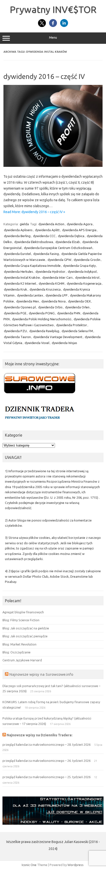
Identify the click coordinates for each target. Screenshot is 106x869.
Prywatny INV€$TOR (53, 9)
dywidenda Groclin (87, 259)
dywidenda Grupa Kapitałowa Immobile (32, 265)
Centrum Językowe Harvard (22, 660)
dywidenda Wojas (64, 343)
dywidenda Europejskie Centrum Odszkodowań (58, 247)
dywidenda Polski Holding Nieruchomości (41, 319)
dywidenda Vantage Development (57, 337)
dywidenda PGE (15, 313)
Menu (53, 37)
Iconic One (29, 865)
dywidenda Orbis (50, 307)
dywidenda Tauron (17, 337)
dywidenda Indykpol (82, 271)
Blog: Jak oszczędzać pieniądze (25, 636)
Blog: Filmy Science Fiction (20, 620)
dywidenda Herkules (18, 271)
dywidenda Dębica (71, 236)
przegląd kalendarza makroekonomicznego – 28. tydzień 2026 (46, 744)
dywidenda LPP (57, 295)
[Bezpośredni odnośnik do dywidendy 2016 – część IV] (53, 166)
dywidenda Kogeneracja (84, 283)
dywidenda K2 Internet (20, 283)
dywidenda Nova (53, 301)
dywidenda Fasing (46, 253)
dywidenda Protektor (71, 325)
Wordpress (76, 865)
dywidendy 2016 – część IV (44, 76)
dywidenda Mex (27, 301)
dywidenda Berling (17, 236)
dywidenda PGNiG (42, 313)
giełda (24, 224)
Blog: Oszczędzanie (16, 652)
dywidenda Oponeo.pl (20, 307)
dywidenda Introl (87, 277)
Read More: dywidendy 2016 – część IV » (34, 212)
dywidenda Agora (79, 224)
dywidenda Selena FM (77, 331)
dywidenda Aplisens (18, 230)
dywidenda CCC (44, 236)
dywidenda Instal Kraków (22, 277)
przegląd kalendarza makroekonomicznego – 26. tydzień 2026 (46, 760)
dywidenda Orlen (77, 307)
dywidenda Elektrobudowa (33, 242)
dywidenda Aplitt (47, 230)
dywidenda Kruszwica (45, 289)
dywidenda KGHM (51, 283)
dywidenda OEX (79, 301)
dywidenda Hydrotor (50, 271)
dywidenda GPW (59, 259)
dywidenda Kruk (15, 289)
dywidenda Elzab (67, 242)
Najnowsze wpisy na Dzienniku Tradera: (39, 735)
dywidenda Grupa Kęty (79, 265)
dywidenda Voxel (37, 343)
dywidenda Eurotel (17, 253)
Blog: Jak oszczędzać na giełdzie (25, 628)
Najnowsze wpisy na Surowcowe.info (41, 674)
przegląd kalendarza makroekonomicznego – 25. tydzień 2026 (46, 777)
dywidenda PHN (68, 313)
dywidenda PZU (15, 331)
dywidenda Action (51, 224)
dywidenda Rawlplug (44, 331)
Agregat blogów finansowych (23, 612)
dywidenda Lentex (30, 295)
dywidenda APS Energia (79, 230)
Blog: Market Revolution (19, 644)
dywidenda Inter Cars (57, 277)
